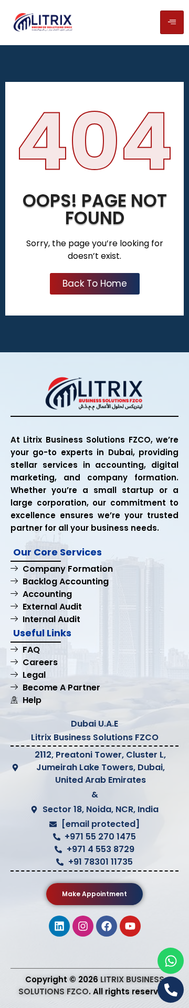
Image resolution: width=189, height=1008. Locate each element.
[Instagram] (82, 926)
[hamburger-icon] (172, 22)
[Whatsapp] (171, 961)
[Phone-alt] (171, 989)
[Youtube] (130, 926)
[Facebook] (106, 926)
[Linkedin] (59, 926)
